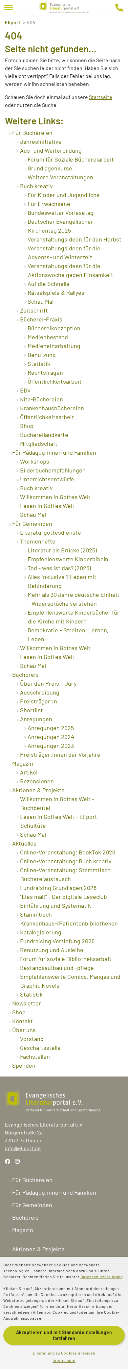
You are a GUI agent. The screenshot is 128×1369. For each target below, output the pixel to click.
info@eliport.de (23, 1148)
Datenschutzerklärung (101, 1276)
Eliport (12, 22)
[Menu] (8, 7)
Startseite (100, 97)
